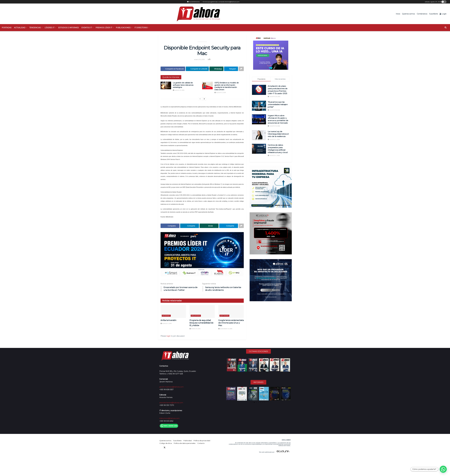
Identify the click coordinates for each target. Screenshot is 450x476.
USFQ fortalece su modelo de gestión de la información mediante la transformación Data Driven (226, 86)
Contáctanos (422, 14)
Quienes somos (408, 14)
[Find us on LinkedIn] (169, 447)
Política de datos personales (184, 443)
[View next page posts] (204, 99)
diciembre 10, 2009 (226, 329)
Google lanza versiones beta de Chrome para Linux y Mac (231, 323)
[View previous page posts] (200, 99)
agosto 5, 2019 (221, 92)
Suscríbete (433, 14)
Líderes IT (49, 28)
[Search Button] (445, 27)
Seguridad (195, 315)
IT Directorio (141, 28)
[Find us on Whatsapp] (181, 447)
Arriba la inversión (168, 320)
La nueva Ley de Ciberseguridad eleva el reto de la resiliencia (278, 133)
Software (224, 315)
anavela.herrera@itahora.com (229, 2)
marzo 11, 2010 (167, 323)
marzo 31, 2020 (179, 90)
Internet (166, 315)
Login (443, 14)
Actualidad (19, 28)
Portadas (6, 28)
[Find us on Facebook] (160, 447)
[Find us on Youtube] (173, 447)
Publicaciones (123, 28)
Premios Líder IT (104, 28)
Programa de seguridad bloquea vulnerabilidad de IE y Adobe (201, 323)
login (169, 336)
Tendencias (35, 28)
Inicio (398, 14)
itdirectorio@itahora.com (169, 418)
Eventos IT (86, 28)
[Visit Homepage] (197, 14)
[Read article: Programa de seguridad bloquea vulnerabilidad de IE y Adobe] (202, 311)
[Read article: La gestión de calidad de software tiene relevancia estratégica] (166, 85)
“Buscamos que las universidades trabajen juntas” (278, 104)
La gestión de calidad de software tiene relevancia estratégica (183, 85)
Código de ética (165, 443)
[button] (228, 394)
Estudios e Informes (68, 28)
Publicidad (188, 440)
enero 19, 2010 (199, 59)
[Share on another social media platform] (241, 69)
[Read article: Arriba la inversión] (173, 311)
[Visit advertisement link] (202, 254)
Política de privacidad (202, 440)
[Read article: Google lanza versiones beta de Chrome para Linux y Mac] (231, 311)
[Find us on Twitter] (164, 447)
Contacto (201, 443)
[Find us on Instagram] (177, 447)
